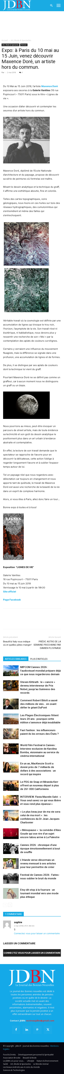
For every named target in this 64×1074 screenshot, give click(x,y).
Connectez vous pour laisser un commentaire (37, 933)
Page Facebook (12, 599)
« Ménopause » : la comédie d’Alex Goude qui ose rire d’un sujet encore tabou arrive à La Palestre (40, 833)
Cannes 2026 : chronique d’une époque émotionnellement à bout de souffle (40, 848)
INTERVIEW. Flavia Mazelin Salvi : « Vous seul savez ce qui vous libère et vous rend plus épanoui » (40, 800)
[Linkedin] (35, 77)
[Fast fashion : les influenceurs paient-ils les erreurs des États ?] (11, 733)
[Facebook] (6, 77)
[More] (42, 77)
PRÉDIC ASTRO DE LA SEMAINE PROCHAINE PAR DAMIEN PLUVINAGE (47, 645)
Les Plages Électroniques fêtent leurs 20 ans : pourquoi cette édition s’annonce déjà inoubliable (40, 719)
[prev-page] (5, 905)
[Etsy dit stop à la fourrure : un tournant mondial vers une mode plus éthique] (11, 893)
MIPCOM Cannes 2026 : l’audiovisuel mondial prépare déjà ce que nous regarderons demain (40, 671)
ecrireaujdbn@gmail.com (40, 1020)
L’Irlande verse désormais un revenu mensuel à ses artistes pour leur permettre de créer (38, 863)
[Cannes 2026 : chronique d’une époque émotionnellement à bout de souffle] (11, 848)
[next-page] (10, 905)
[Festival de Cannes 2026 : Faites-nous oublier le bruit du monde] (11, 878)
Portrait (24, 45)
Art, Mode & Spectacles (21, 40)
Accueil (5, 40)
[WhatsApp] (28, 77)
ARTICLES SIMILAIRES (16, 659)
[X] (13, 77)
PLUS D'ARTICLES (39, 659)
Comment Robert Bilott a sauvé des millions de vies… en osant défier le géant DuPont (38, 704)
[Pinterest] (20, 77)
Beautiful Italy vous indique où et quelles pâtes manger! (17, 643)
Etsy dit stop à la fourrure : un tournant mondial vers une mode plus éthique (39, 893)
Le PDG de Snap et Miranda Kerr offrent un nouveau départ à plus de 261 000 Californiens (39, 785)
